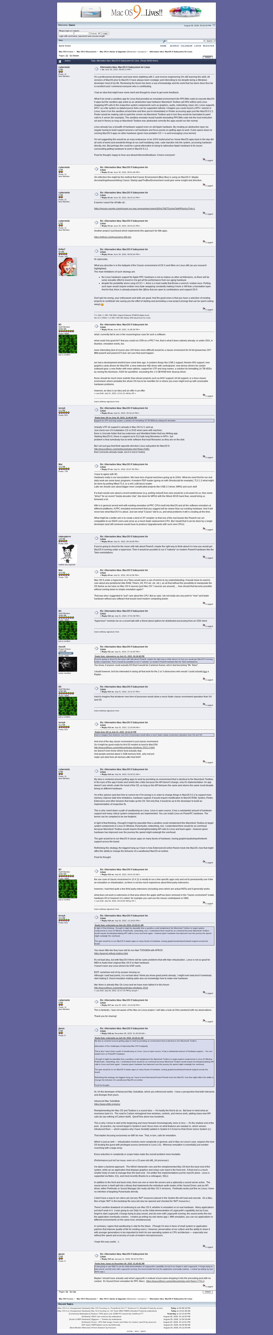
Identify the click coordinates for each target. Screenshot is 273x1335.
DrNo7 (61, 249)
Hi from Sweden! (98, 1328)
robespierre (64, 536)
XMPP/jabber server (99, 1325)
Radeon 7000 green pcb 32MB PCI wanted (110, 1314)
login (67, 31)
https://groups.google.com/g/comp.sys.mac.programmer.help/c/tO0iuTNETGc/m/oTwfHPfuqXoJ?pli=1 (144, 208)
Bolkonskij (115, 1325)
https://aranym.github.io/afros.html (111, 953)
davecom (152, 1322)
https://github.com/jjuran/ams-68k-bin (112, 237)
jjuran (61, 1028)
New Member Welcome (80, 1328)
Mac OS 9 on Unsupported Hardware (74, 1308)
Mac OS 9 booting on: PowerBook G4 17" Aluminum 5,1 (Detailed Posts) (122, 1308)
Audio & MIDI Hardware (80, 1319)
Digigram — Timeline (100, 1319)
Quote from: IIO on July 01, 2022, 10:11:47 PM (115, 732)
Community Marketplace (79, 1314)
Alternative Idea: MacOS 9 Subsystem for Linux (125, 67)
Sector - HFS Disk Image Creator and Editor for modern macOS (118, 1322)
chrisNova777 (137, 1314)
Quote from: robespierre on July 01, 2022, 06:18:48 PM (119, 656)
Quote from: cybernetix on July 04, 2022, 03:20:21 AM (119, 925)
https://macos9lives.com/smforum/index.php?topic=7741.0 (175, 1281)
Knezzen (112, 1328)
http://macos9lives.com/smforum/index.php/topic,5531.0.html (124, 747)
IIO (59, 324)
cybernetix (64, 67)
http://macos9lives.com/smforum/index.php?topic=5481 (122, 449)
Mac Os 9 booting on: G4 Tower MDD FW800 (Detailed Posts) (117, 1311)
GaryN (61, 646)
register (75, 31)
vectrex (160, 1308)
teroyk (61, 408)
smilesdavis (152, 1311)
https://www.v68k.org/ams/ (107, 1104)
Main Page (65, 46)
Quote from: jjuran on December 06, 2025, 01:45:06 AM (119, 1263)
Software (86, 1316)
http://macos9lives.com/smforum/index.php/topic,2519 (121, 988)
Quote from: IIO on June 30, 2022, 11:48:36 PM (116, 418)
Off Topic (86, 1325)
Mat (60, 464)
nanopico (141, 52)
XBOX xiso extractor (99, 1316)
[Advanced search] (164, 41)
